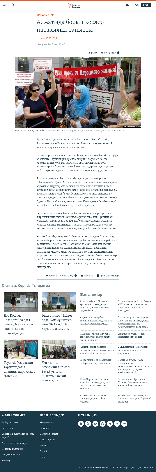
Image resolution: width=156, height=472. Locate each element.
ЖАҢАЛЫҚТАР (45, 15)
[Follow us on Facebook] (81, 424)
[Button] (92, 53)
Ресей (43, 445)
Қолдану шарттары (12, 449)
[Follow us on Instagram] (102, 424)
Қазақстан (45, 428)
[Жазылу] (124, 424)
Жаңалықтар (47, 422)
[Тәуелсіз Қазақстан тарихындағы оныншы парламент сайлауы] (21, 349)
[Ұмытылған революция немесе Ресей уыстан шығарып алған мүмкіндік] (59, 349)
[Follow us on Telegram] (110, 424)
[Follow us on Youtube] (95, 424)
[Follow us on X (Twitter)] (88, 424)
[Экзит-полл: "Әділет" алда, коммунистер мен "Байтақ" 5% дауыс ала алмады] (59, 302)
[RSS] (117, 424)
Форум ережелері (11, 455)
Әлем (43, 457)
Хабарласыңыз (10, 422)
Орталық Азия (47, 440)
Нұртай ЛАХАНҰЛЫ (47, 38)
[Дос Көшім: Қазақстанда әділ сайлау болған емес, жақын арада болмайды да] (21, 302)
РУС (137, 5)
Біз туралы (7, 428)
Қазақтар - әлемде (50, 434)
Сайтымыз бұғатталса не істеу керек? (18, 436)
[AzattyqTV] (127, 5)
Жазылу (6, 460)
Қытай (43, 451)
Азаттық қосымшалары (14, 443)
